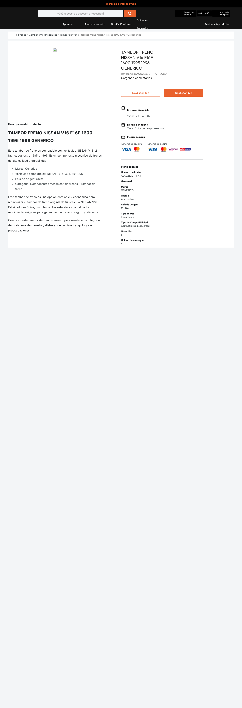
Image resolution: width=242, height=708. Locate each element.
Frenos (22, 34)
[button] (185, 13)
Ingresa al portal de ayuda (121, 3)
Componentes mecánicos (43, 34)
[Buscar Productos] (130, 13)
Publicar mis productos (217, 24)
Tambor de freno (69, 34)
